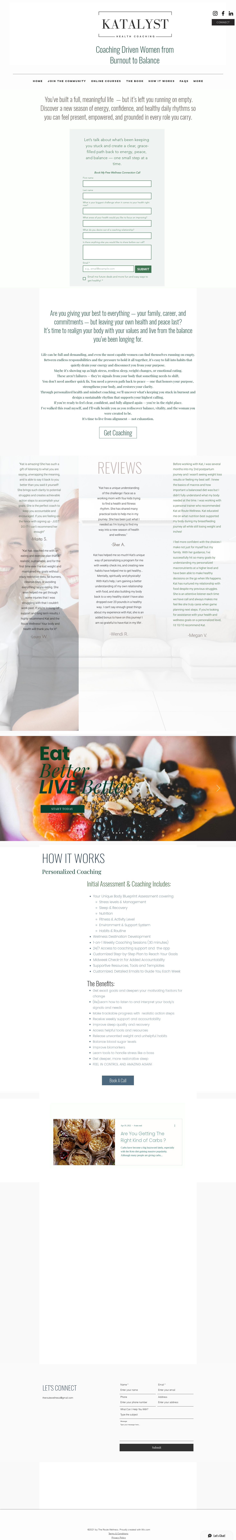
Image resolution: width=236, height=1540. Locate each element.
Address (162, 1397)
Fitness (108, 1109)
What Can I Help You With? (134, 1409)
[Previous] (17, 788)
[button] (178, 1109)
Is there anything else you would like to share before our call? (113, 242)
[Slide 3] (119, 833)
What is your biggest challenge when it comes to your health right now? (116, 204)
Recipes (75, 1109)
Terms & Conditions (118, 1533)
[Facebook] (223, 13)
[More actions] (176, 1125)
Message (123, 1421)
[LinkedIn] (231, 13)
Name (123, 1384)
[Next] (218, 788)
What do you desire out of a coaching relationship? (108, 230)
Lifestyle (92, 1109)
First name (88, 177)
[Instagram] (215, 13)
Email (86, 262)
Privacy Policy (119, 1537)
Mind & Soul (128, 1109)
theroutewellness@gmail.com (58, 1397)
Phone (123, 1397)
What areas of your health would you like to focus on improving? (115, 217)
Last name (88, 190)
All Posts (58, 1109)
